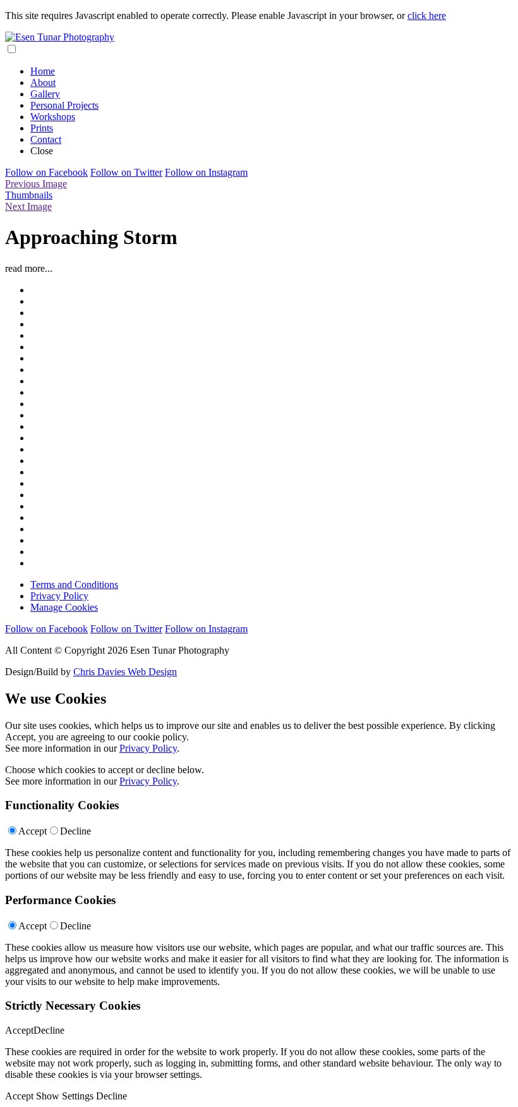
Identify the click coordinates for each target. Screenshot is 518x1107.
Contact (45, 139)
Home (42, 71)
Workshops (52, 116)
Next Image (28, 206)
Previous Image (36, 183)
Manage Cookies (64, 607)
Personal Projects (64, 105)
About (43, 82)
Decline (75, 831)
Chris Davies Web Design (125, 671)
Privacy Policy (59, 595)
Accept (32, 831)
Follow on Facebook (46, 172)
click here (426, 15)
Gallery (45, 94)
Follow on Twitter (126, 172)
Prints (41, 128)
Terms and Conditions (74, 584)
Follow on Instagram (206, 172)
